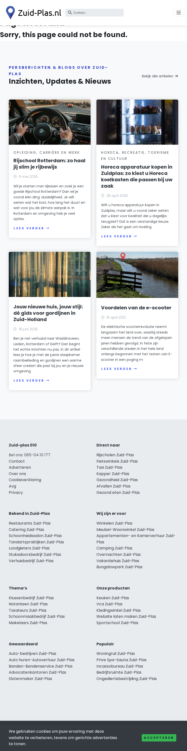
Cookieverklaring (25, 480)
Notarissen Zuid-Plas (28, 604)
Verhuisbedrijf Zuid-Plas (31, 561)
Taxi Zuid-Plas (109, 467)
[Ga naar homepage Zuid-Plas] (32, 12)
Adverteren (20, 467)
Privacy (16, 492)
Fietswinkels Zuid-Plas (117, 461)
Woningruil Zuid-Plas (115, 653)
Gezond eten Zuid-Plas (118, 492)
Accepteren (159, 738)
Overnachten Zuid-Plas (118, 554)
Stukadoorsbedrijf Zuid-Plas (35, 554)
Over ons (17, 474)
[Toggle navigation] (178, 12)
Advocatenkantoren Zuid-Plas (37, 672)
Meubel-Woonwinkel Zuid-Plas (125, 529)
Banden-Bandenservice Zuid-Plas (41, 666)
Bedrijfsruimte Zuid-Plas (118, 672)
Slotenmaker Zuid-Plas (30, 678)
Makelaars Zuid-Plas (28, 623)
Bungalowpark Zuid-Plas (119, 567)
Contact (17, 461)
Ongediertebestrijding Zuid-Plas (126, 678)
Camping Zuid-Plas (114, 548)
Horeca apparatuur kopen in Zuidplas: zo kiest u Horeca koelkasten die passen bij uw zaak (136, 176)
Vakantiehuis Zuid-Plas (117, 561)
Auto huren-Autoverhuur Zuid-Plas (42, 660)
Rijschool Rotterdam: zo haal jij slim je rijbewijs (49, 163)
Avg (12, 486)
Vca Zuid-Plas (109, 604)
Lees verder (29, 228)
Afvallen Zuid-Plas (113, 486)
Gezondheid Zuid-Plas (117, 480)
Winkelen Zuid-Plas (114, 523)
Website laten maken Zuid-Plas (126, 616)
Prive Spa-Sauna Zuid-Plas (121, 660)
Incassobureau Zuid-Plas (119, 666)
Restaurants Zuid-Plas (30, 523)
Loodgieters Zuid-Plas (29, 548)
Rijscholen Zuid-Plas (115, 455)
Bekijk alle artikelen (157, 76)
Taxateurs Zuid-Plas (28, 610)
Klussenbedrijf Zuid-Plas (31, 598)
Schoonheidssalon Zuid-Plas (35, 535)
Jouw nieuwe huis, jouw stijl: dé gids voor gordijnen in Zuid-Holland (48, 313)
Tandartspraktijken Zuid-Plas (36, 542)
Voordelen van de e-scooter (136, 307)
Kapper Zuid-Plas (112, 474)
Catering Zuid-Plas (26, 529)
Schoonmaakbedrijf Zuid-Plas (37, 616)
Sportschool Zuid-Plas (117, 623)
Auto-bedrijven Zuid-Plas (32, 653)
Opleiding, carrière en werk (46, 152)
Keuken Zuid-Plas (112, 598)
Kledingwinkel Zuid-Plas (118, 610)
